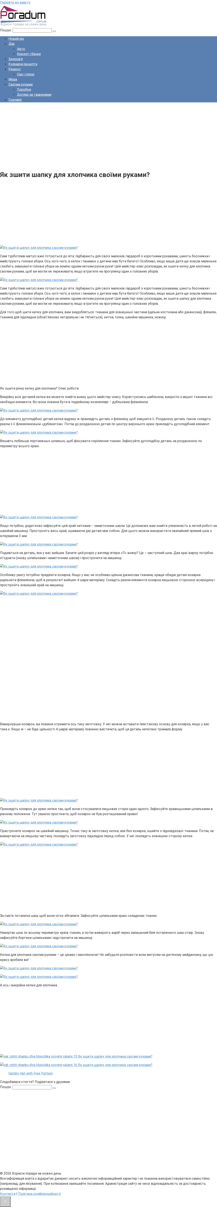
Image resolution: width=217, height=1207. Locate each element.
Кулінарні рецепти (22, 64)
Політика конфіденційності (39, 1194)
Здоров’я (15, 59)
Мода (12, 79)
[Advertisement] (108, 135)
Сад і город (25, 74)
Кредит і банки (29, 54)
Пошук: (6, 30)
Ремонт (14, 69)
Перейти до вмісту (15, 2)
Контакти (7, 1194)
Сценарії (15, 100)
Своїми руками (20, 84)
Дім (11, 44)
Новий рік (16, 39)
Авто (21, 49)
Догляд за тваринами (34, 95)
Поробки (24, 90)
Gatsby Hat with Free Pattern (30, 1073)
